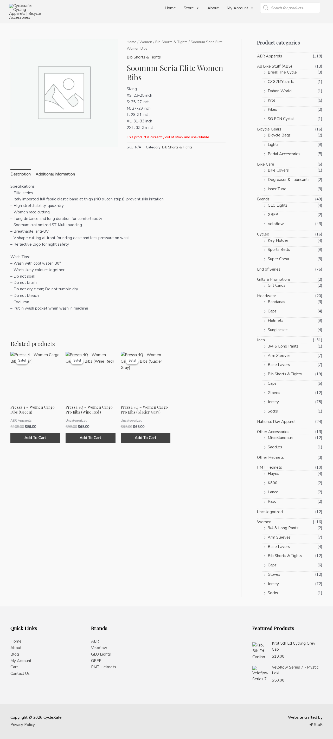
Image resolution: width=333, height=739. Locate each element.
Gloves (274, 392)
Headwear (266, 295)
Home (170, 8)
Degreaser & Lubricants (289, 179)
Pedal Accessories (284, 153)
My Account (237, 8)
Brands (263, 199)
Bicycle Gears (269, 129)
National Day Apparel (276, 421)
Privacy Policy (22, 724)
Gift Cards (276, 285)
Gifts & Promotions (274, 279)
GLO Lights (277, 205)
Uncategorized (270, 511)
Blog (14, 654)
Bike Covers (278, 170)
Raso (272, 501)
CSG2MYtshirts (281, 81)
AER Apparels (269, 56)
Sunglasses (277, 329)
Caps (272, 311)
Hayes (273, 473)
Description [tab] (20, 174)
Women (145, 42)
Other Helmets (270, 457)
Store (189, 8)
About (213, 8)
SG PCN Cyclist (281, 118)
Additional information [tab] (55, 174)
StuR (318, 724)
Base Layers (279, 364)
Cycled (263, 234)
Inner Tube (277, 189)
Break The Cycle (282, 72)
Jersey (273, 401)
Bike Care (265, 164)
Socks (273, 411)
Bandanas (276, 301)
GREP (273, 214)
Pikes (272, 109)
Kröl (271, 100)
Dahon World (280, 91)
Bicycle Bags (279, 135)
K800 (272, 483)
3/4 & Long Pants (283, 346)
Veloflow (276, 223)
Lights (273, 144)
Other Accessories (273, 431)
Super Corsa (278, 258)
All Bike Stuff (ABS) (274, 66)
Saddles (275, 447)
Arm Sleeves (279, 355)
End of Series (268, 269)
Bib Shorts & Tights (171, 42)
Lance (273, 492)
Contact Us (20, 673)
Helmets (275, 320)
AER (95, 641)
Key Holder (278, 240)
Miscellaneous (280, 437)
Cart (14, 667)
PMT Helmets (269, 467)
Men (261, 340)
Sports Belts (279, 249)
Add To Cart (35, 437)
